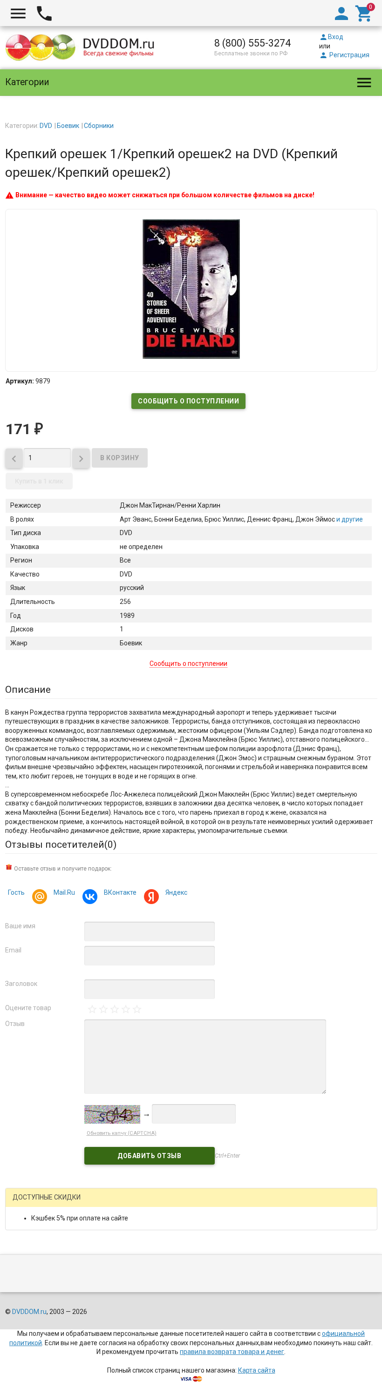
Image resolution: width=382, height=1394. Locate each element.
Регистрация (344, 55)
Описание (28, 689)
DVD (46, 125)
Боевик (68, 125)
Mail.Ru (64, 892)
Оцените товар (28, 1008)
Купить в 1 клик (39, 481)
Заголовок (21, 983)
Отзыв (15, 1023)
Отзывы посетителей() (60, 844)
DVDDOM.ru (29, 1311)
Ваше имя (20, 926)
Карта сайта (256, 1370)
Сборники (99, 125)
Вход (331, 36)
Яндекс (176, 892)
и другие (349, 519)
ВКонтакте (120, 892)
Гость (16, 892)
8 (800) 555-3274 (252, 43)
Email (13, 950)
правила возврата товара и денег (232, 1351)
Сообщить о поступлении (188, 401)
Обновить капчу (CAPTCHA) (122, 1133)
